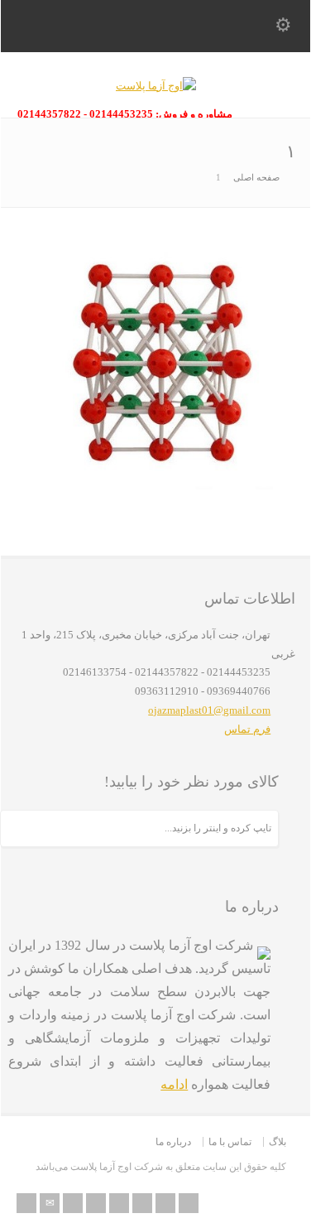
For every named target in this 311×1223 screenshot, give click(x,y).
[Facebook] (96, 1203)
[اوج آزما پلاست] (156, 85)
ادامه (174, 1084)
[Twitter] (73, 1203)
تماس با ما (229, 1142)
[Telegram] (189, 1203)
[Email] (50, 1203)
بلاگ (277, 1142)
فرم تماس (247, 729)
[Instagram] (165, 1203)
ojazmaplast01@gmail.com (209, 710)
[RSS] (26, 1203)
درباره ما (173, 1142)
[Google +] (119, 1203)
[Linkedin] (142, 1203)
